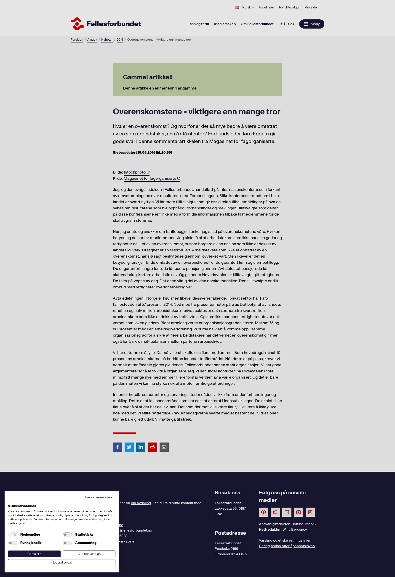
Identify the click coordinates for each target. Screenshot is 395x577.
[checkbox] (12, 534)
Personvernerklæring (100, 497)
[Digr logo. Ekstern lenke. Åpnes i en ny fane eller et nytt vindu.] (11, 501)
